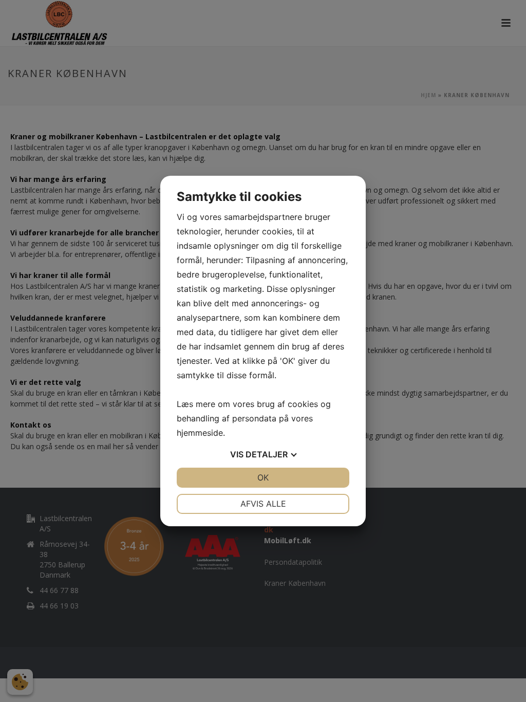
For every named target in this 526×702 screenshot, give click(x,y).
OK (263, 477)
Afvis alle (263, 503)
